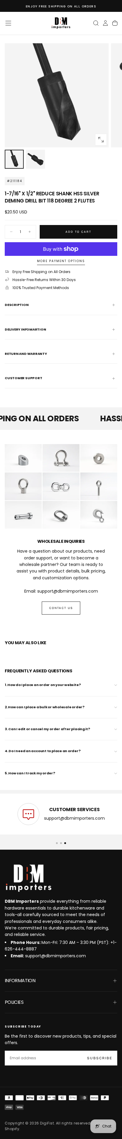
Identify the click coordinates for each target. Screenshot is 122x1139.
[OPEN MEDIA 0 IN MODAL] (101, 139)
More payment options (61, 261)
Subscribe (99, 1058)
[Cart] (114, 23)
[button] (8, 23)
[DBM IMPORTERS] (28, 878)
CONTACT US (61, 608)
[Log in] (105, 23)
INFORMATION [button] (20, 980)
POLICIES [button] (14, 1002)
